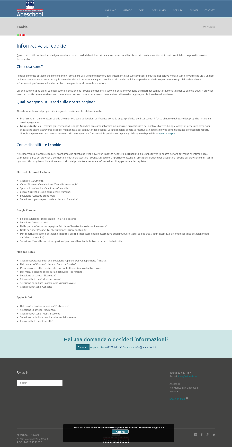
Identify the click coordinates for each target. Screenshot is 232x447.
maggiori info (158, 427)
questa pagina (167, 133)
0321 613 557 (115, 347)
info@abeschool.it (145, 347)
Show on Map (177, 398)
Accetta (120, 431)
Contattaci (82, 347)
